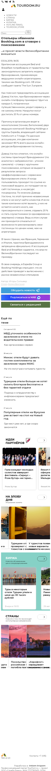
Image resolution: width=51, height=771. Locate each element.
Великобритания (16, 284)
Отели (4, 284)
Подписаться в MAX (23, 297)
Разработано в (30, 766)
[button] (40, 440)
